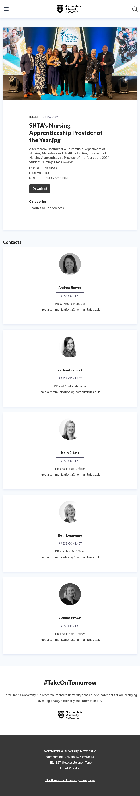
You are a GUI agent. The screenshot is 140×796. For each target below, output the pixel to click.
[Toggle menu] (6, 9)
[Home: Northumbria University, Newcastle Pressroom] (69, 9)
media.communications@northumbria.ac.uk (70, 309)
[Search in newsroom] (135, 9)
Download (39, 189)
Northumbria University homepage (70, 780)
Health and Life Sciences (46, 208)
